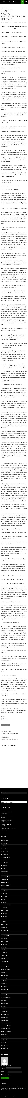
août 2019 (3, 888)
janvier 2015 (4, 1020)
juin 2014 (3, 1039)
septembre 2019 (5, 885)
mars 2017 (3, 952)
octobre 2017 (4, 933)
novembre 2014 (4, 1025)
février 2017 (4, 955)
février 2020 (4, 871)
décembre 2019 (4, 876)
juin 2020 (3, 865)
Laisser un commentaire (20, 22)
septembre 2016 (5, 969)
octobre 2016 (4, 966)
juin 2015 (3, 1006)
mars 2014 (3, 1048)
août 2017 (3, 938)
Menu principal (26, 2)
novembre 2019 (4, 879)
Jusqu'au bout (5, 8)
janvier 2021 (4, 851)
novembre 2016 (4, 964)
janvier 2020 (4, 874)
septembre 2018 (5, 905)
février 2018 (4, 924)
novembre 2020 (4, 857)
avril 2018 (3, 919)
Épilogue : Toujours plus (6, 811)
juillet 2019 (3, 891)
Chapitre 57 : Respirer (6, 824)
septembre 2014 (5, 1031)
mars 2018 (3, 921)
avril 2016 (3, 983)
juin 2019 (3, 893)
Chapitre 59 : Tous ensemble (8, 816)
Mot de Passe (4, 1071)
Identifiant (3, 1068)
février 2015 (4, 1017)
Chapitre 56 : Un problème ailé (8, 828)
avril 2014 (3, 1045)
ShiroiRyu (11, 22)
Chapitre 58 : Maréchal (6, 820)
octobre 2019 (4, 882)
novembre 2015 (4, 992)
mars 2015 (3, 1014)
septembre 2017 (5, 935)
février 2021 (4, 848)
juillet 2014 (3, 1037)
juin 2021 (3, 843)
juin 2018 (3, 913)
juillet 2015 (3, 1003)
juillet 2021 (3, 840)
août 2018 (3, 907)
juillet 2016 (3, 975)
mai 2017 (3, 947)
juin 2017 (3, 944)
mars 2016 (3, 986)
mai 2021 (3, 846)
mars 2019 (3, 902)
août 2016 (3, 972)
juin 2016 (3, 978)
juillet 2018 (3, 910)
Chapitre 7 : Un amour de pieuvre (9, 738)
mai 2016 (3, 980)
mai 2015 (3, 1009)
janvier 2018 (4, 927)
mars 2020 (3, 868)
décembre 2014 (4, 1023)
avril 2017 (3, 950)
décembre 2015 (4, 989)
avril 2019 (3, 899)
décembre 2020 (4, 854)
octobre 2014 (4, 1028)
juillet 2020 (3, 862)
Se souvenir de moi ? (7, 1074)
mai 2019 (3, 896)
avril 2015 (3, 1011)
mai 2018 (3, 916)
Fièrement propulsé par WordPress (8, 1096)
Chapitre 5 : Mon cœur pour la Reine (10, 732)
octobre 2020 (4, 860)
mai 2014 (3, 1042)
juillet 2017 (3, 941)
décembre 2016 (4, 961)
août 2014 (3, 1034)
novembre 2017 (4, 930)
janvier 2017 (4, 958)
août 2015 (3, 1000)
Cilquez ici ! (8, 1089)
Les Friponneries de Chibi (8, 2)
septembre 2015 (5, 997)
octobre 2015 (4, 994)
